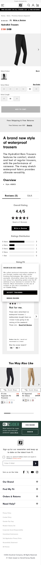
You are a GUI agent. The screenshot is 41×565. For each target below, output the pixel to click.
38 (30, 89)
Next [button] (38, 49)
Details (29, 125)
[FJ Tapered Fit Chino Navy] (23, 400)
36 (23, 89)
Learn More (14, 433)
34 (17, 89)
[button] (2, 5)
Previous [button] (2, 49)
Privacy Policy (17, 458)
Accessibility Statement (10, 542)
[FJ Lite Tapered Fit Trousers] (10, 387)
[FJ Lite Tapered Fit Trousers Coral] (9, 402)
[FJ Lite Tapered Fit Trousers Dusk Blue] (12, 402)
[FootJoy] (20, 5)
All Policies (6, 547)
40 (36, 89)
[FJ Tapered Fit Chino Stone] (30, 400)
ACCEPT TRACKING (15, 292)
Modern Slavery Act (9, 526)
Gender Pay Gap (8, 521)
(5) (11, 20)
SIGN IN (30, 432)
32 (10, 89)
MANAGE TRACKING (13, 298)
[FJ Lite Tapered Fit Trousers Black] (2, 402)
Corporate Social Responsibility (13, 530)
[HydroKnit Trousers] (20, 51)
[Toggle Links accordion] (20, 481)
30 (4, 89)
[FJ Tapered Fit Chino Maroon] (33, 400)
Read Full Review (25, 325)
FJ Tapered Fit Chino (27, 395)
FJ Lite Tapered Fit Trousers (6, 396)
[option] (20, 51)
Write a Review (19, 20)
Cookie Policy (11, 287)
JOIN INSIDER (30, 425)
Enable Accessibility (20, 1)
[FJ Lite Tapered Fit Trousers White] (7, 402)
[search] (29, 5)
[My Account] (33, 5)
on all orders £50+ (14, 10)
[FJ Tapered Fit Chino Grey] (28, 400)
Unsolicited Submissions (10, 534)
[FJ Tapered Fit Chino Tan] (26, 400)
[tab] (37, 5)
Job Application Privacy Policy (12, 538)
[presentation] (11, 195)
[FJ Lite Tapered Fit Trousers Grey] (4, 402)
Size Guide (36, 84)
